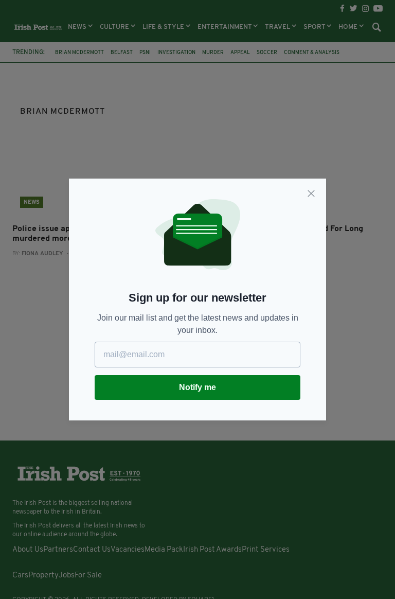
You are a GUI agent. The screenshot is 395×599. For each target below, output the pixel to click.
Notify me (197, 387)
